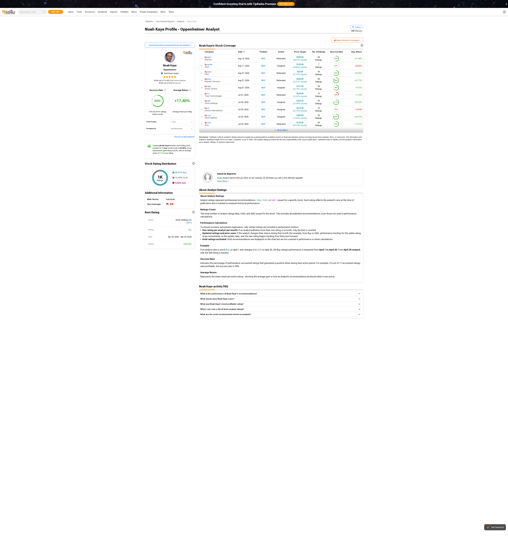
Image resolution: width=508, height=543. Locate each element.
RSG (209, 79)
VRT (189, 223)
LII (208, 108)
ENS (209, 57)
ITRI (209, 123)
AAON (209, 64)
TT (208, 93)
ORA (209, 86)
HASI (209, 72)
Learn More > (223, 181)
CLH (209, 115)
